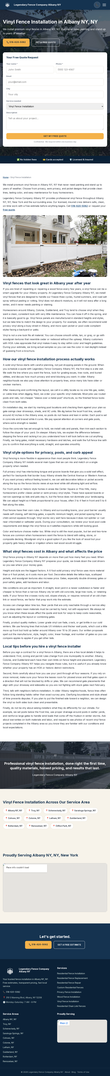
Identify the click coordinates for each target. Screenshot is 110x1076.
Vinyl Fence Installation (68, 1001)
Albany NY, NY (9, 1019)
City (8, 89)
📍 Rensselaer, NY (38, 826)
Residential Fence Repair (69, 983)
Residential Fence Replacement (72, 978)
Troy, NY (7, 1024)
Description (11, 113)
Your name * (12, 64)
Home (5, 177)
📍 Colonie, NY (33, 818)
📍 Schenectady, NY (55, 810)
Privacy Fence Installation (69, 992)
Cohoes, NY (8, 1038)
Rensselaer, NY (10, 1061)
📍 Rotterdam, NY (13, 826)
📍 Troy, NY (34, 810)
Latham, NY (8, 1047)
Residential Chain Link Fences (71, 1006)
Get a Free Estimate (69, 945)
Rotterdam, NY (10, 1056)
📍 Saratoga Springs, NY (83, 810)
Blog (74, 1072)
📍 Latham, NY (53, 818)
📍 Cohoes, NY (12, 818)
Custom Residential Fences (70, 987)
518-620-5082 (79, 205)
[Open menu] (104, 5)
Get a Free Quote (46, 42)
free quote (9, 209)
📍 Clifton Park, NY (62, 826)
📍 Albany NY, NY (13, 810)
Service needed (13, 101)
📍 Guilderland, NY (76, 818)
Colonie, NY (8, 1042)
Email (8, 76)
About (67, 1072)
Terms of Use (83, 1072)
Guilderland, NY (10, 1052)
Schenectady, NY (11, 1028)
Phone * (59, 64)
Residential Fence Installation (71, 973)
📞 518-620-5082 (16, 42)
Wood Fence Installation (68, 997)
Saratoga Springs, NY (13, 1033)
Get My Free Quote (55, 136)
